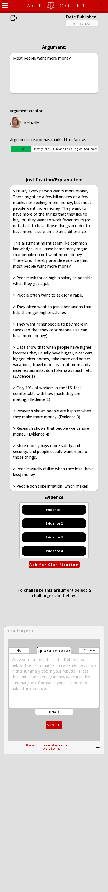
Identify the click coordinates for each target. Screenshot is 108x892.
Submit (54, 724)
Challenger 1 (21, 630)
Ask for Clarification (54, 564)
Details (54, 712)
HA (19, 650)
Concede (89, 650)
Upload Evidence (54, 651)
